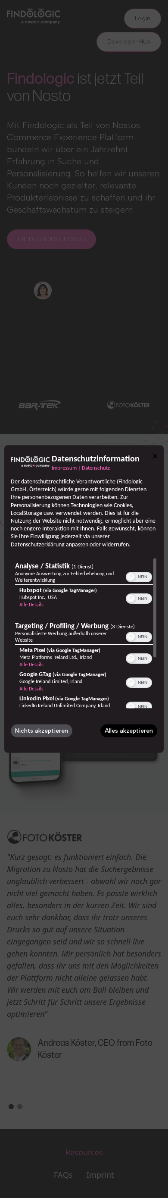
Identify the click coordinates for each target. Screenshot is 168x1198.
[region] (84, 632)
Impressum (64, 468)
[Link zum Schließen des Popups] (155, 456)
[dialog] (84, 599)
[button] (131, 576)
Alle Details (31, 604)
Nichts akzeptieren (41, 730)
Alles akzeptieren (129, 730)
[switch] (139, 576)
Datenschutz (96, 468)
